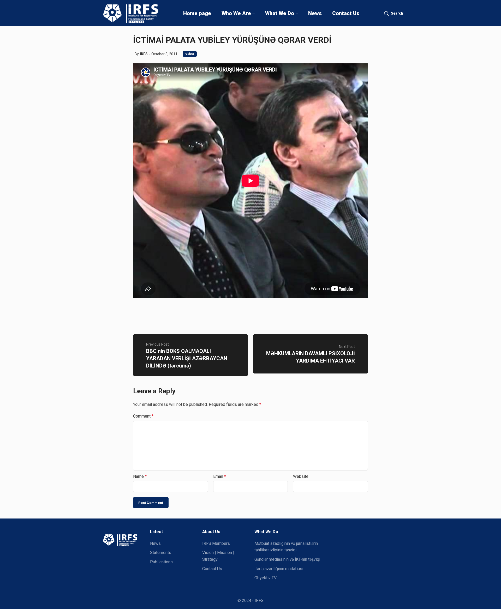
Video (189, 54)
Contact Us (212, 568)
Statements (160, 552)
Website (300, 476)
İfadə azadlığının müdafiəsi (278, 568)
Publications (161, 561)
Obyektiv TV (265, 577)
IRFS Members (216, 543)
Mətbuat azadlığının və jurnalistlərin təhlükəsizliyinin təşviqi (286, 547)
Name (140, 476)
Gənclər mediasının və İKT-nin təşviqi (287, 559)
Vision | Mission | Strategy (218, 556)
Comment (143, 416)
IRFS (144, 54)
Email (219, 476)
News (155, 543)
